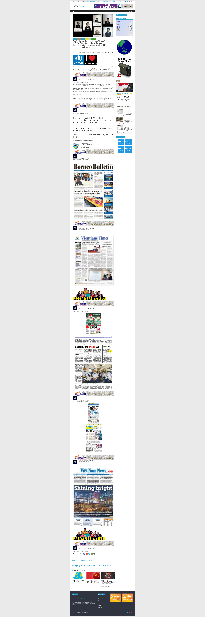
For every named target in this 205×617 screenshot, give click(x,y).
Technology (100, 607)
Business (106, 11)
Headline (99, 597)
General (123, 93)
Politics (120, 94)
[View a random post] (132, 11)
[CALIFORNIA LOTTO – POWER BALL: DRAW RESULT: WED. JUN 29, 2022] (93, 572)
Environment (122, 11)
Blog (111, 11)
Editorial (89, 11)
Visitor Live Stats (119, 39)
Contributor (81, 48)
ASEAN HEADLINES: (92, 48)
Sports (94, 11)
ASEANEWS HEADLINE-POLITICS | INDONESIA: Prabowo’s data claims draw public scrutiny (123, 99)
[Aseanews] (73, 11)
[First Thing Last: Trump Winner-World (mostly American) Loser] (79, 572)
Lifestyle (99, 602)
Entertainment (100, 603)
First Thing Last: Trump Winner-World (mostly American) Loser (78, 581)
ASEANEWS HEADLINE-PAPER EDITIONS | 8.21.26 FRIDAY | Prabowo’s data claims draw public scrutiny (103, 1)
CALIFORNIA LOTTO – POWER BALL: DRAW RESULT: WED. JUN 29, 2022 (93, 581)
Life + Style (100, 11)
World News (82, 11)
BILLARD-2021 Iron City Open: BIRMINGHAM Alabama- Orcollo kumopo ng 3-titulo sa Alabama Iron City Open (91, 566)
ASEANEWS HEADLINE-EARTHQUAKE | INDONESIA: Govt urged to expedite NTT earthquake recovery (128, 120)
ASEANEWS (77, 11)
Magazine (116, 11)
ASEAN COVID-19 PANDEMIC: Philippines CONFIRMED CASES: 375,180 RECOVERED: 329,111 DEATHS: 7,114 (107, 583)
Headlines (127, 93)
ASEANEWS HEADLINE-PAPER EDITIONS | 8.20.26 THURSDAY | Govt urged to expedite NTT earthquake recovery (124, 129)
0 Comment (86, 48)
